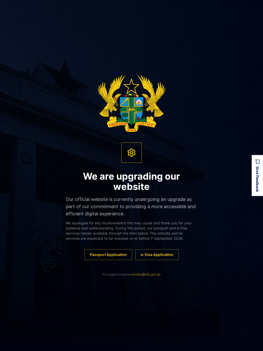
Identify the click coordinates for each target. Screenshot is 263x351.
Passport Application (108, 254)
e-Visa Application (157, 254)
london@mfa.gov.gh (146, 274)
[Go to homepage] (131, 103)
